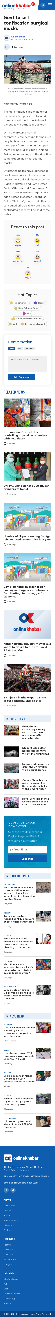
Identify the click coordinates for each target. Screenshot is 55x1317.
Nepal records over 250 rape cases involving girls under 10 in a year (19, 1056)
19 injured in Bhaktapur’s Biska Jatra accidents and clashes (25, 699)
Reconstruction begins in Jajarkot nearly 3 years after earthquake (18, 1101)
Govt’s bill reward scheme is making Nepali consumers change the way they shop (19, 1032)
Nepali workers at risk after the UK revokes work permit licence (35, 767)
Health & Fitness (12, 1293)
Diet (6, 1288)
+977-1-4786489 (40, 1176)
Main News (9, 1205)
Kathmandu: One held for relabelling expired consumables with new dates (25, 435)
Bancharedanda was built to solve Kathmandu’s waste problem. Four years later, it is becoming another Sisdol (19, 893)
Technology (9, 1298)
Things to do (10, 1264)
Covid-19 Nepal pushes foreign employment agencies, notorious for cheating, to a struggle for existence (26, 591)
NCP (29, 313)
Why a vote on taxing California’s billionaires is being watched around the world (19, 994)
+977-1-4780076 (20, 1176)
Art (5, 1284)
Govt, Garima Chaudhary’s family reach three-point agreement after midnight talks (33, 732)
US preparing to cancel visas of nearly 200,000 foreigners (18, 1124)
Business (8, 1230)
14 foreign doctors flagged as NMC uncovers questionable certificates (19, 919)
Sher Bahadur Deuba (28, 308)
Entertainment (11, 1220)
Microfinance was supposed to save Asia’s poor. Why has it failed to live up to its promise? (19, 968)
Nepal (41, 303)
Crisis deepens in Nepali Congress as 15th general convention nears (19, 1078)
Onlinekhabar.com (20, 1170)
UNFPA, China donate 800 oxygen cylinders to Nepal (26, 487)
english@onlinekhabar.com (24, 1182)
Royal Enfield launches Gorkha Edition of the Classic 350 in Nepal (35, 801)
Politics (7, 1210)
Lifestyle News (11, 1279)
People (7, 1303)
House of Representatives (28, 318)
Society (7, 1215)
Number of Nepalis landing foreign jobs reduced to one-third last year (27, 538)
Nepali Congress (22, 303)
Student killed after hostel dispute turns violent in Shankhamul (35, 750)
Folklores (8, 1249)
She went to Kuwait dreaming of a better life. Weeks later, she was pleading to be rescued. (19, 943)
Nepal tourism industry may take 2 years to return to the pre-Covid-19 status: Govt (27, 647)
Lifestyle (8, 1225)
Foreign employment (35, 324)
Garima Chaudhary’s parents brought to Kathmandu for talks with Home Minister (34, 784)
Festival (7, 1244)
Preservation (10, 1259)
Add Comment (21, 377)
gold (15, 324)
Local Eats (9, 1254)
